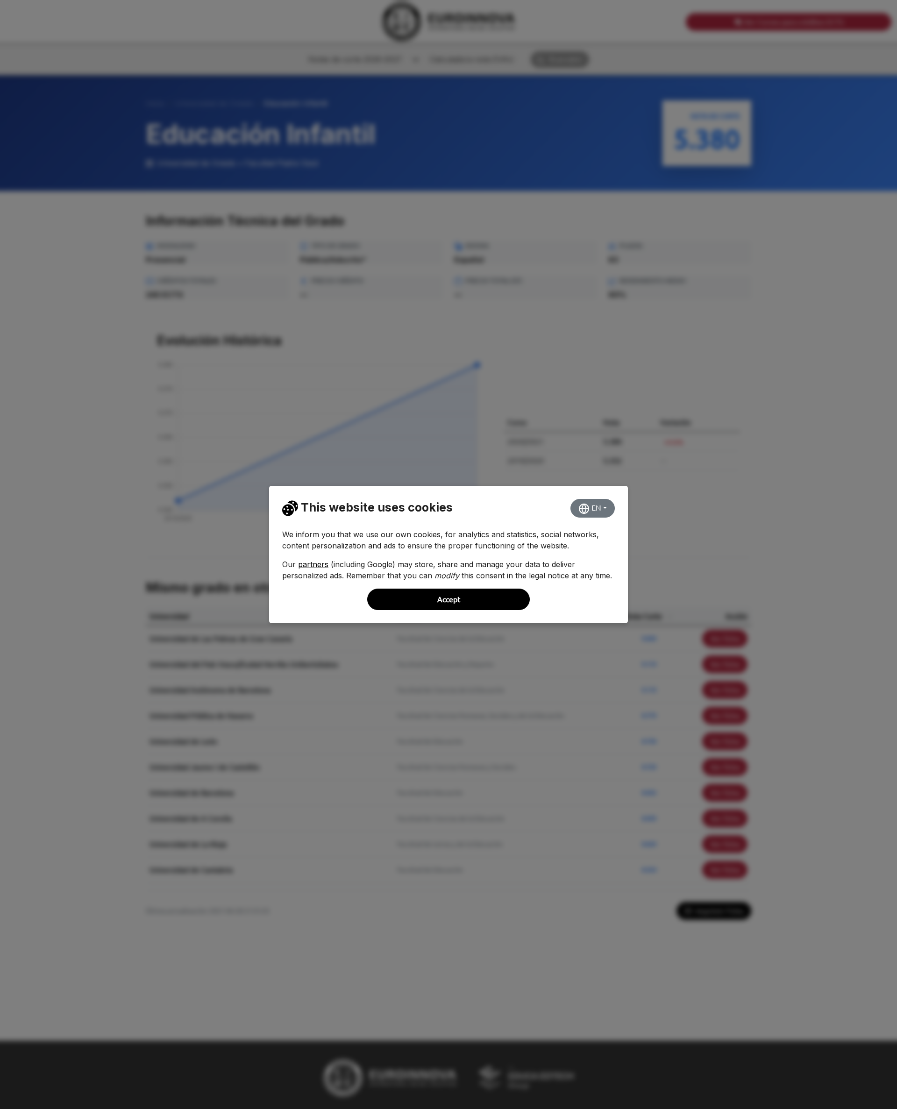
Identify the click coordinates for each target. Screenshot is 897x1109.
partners (313, 564)
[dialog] (448, 554)
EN (595, 508)
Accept (448, 599)
